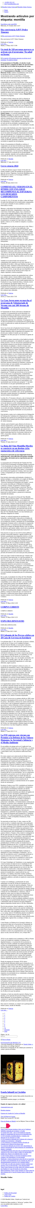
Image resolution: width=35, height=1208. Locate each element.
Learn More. (4, 1205)
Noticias (10, 42)
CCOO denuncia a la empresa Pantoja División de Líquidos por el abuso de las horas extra (15, 1143)
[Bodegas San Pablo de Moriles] (12, 1084)
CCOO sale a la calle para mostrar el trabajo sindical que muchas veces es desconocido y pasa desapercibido (17, 1164)
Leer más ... (4, 44)
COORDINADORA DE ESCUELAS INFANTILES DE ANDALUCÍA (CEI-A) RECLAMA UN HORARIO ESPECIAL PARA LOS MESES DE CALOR (17, 1152)
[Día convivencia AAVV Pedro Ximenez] (13, 36)
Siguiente (7, 1030)
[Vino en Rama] (5, 1039)
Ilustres (6, 12)
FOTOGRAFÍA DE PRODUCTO (11, 1042)
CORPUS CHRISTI (10, 607)
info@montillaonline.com (11, 4)
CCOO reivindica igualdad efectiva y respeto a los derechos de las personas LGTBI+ (15, 1136)
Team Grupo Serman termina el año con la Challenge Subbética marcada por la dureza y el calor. (16, 1130)
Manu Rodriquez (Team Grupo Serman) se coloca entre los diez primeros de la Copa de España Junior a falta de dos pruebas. (17, 1172)
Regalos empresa (5, 1110)
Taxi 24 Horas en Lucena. (8, 1116)
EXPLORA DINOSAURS (12, 621)
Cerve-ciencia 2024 (9, 166)
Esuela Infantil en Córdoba (13, 1092)
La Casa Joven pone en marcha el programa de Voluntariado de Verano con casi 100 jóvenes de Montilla (16, 304)
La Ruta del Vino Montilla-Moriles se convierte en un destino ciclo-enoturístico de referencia (17, 448)
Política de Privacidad (10, 1193)
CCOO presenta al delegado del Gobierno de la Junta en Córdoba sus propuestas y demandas (17, 1140)
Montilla (10, 159)
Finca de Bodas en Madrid (8, 1121)
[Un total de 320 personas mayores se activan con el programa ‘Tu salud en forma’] (17, 60)
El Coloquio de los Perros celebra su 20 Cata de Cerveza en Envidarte (17, 636)
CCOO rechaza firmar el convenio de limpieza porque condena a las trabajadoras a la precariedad (16, 1156)
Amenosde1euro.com (7, 1107)
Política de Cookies (9, 1196)
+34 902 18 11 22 (9, 2)
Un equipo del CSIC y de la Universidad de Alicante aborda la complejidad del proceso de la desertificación (16, 1133)
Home (6, 10)
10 (5, 1028)
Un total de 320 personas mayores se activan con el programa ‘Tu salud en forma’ (17, 52)
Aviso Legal (7, 1194)
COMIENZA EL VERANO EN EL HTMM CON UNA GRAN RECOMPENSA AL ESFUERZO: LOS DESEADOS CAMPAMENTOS (17, 192)
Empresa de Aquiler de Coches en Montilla (13, 1113)
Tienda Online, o (28, 1044)
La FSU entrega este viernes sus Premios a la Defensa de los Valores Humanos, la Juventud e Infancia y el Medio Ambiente (17, 739)
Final (5, 1031)
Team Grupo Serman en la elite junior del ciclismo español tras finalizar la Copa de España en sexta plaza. (17, 1168)
